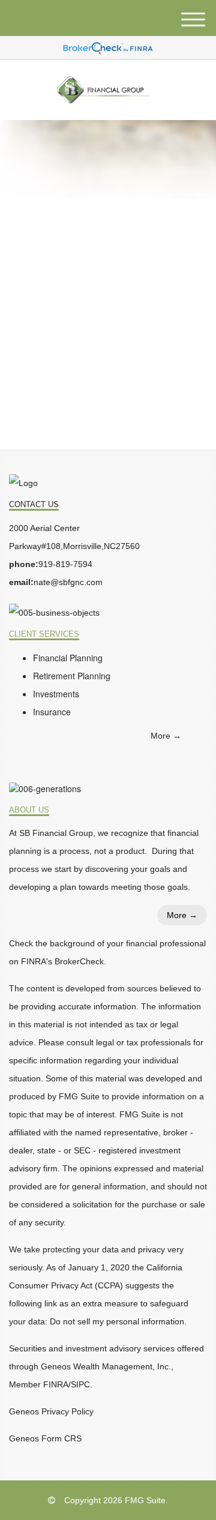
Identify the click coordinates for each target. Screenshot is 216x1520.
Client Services (44, 634)
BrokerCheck (79, 961)
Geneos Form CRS (45, 1438)
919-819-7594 (65, 564)
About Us (29, 810)
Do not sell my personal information (117, 1321)
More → (166, 735)
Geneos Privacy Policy (51, 1411)
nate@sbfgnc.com (68, 582)
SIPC (80, 1384)
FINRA (55, 1384)
